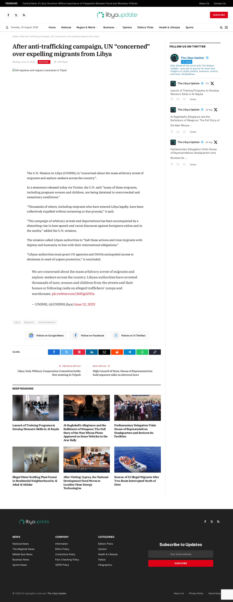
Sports (189, 27)
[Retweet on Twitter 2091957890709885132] (179, 99)
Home (52, 27)
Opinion (127, 27)
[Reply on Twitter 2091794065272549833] (173, 164)
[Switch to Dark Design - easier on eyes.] (7, 27)
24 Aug (209, 109)
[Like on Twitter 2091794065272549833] (185, 164)
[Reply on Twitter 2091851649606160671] (173, 132)
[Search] (221, 27)
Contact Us (220, 3)
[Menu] (226, 27)
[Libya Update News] (116, 15)
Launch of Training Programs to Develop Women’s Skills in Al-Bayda (35, 427)
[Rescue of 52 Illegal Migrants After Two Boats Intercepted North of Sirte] (137, 460)
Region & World (86, 27)
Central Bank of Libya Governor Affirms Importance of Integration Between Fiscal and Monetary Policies (80, 3)
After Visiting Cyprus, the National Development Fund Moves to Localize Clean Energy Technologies (85, 482)
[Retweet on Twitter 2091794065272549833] (179, 164)
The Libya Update (189, 83)
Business (108, 27)
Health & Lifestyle (169, 27)
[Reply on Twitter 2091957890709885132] (173, 99)
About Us (204, 3)
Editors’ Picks (145, 27)
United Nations (46, 322)
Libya (17, 322)
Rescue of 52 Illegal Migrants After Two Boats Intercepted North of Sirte (136, 480)
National (66, 27)
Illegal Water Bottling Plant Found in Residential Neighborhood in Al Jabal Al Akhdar (34, 480)
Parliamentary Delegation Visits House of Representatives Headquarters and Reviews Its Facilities (135, 431)
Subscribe (219, 15)
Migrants (29, 322)
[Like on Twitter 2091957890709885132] (185, 99)
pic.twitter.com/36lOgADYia (73, 293)
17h (207, 83)
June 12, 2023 (84, 304)
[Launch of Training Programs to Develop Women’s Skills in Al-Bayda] (35, 408)
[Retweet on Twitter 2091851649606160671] (179, 132)
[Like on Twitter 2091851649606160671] (185, 132)
